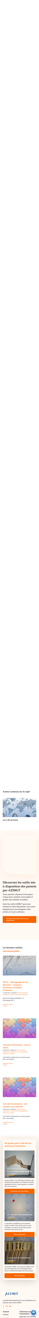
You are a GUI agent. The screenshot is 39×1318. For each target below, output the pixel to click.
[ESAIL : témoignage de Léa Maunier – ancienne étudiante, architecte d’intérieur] (19, 965)
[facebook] (3, 1306)
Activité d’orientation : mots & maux (20, 1027)
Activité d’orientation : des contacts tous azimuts (20, 1085)
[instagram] (6, 1306)
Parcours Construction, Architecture (18, 994)
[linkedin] (10, 1306)
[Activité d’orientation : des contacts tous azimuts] (19, 1087)
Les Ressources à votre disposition (18, 1052)
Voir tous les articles (11, 951)
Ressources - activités (8, 1053)
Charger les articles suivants (8, 1005)
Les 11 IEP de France (20, 807)
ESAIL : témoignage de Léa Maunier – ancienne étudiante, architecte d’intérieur (20, 962)
